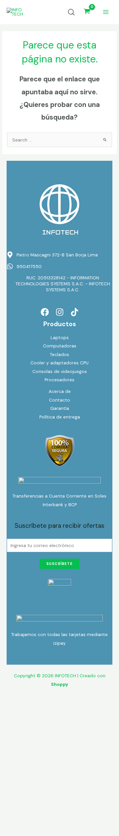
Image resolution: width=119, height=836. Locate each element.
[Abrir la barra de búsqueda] (71, 12)
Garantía (59, 408)
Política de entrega (59, 417)
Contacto (59, 400)
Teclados (59, 354)
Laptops (60, 337)
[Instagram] (60, 312)
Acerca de (60, 391)
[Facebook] (45, 312)
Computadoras (59, 346)
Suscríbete (59, 563)
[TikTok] (74, 312)
